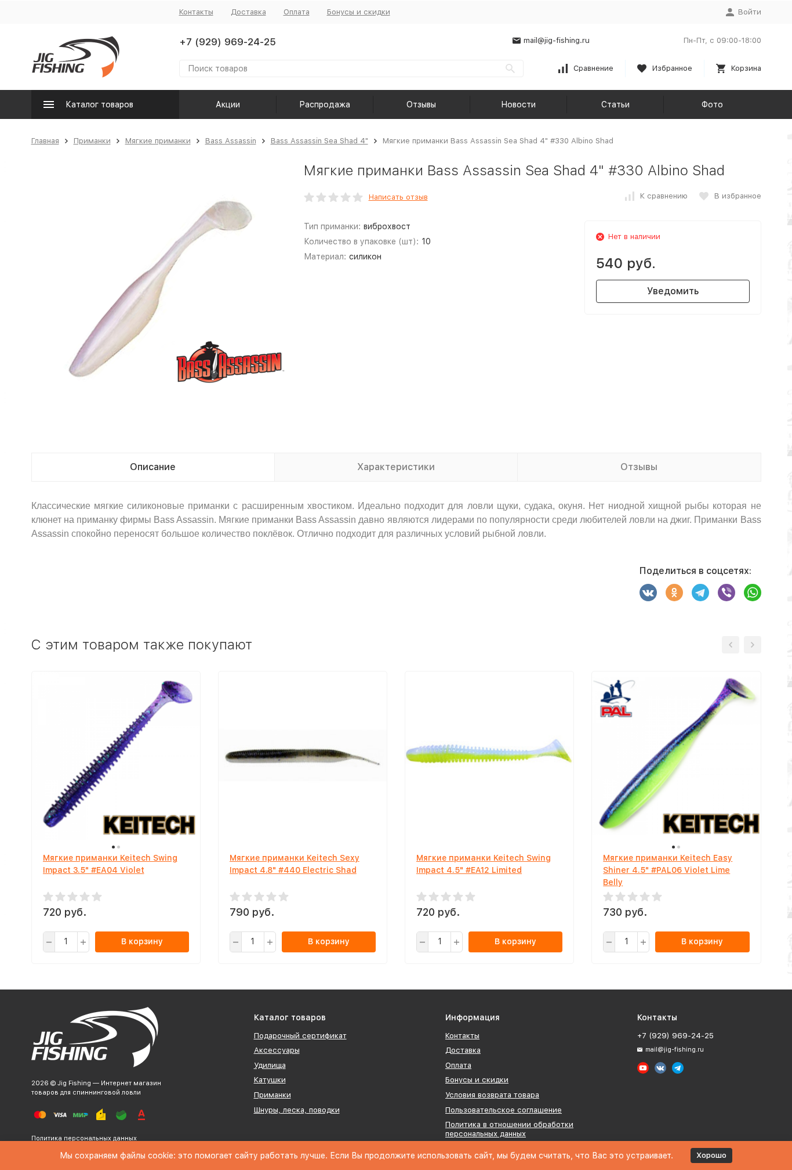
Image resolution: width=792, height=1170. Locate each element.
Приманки (92, 140)
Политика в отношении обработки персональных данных (509, 1129)
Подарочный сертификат (300, 1035)
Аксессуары (277, 1050)
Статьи (615, 104)
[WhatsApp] (752, 592)
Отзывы (421, 104)
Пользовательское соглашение (503, 1110)
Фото (712, 104)
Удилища (270, 1065)
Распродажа (324, 104)
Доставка (248, 12)
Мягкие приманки (158, 140)
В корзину (142, 941)
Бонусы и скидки (358, 12)
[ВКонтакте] (648, 592)
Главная (45, 140)
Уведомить (673, 291)
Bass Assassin (230, 140)
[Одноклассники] (674, 592)
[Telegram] (700, 592)
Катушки (270, 1079)
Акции (228, 104)
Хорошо (711, 1155)
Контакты (196, 12)
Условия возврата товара (492, 1094)
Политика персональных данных (84, 1138)
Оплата (297, 12)
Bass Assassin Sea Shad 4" (319, 140)
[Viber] (726, 592)
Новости (518, 104)
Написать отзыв (398, 197)
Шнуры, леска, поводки (297, 1110)
